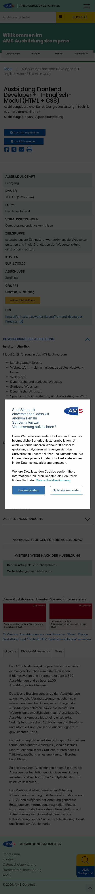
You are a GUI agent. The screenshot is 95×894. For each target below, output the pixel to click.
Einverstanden (28, 490)
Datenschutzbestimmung (53, 480)
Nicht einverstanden (66, 490)
